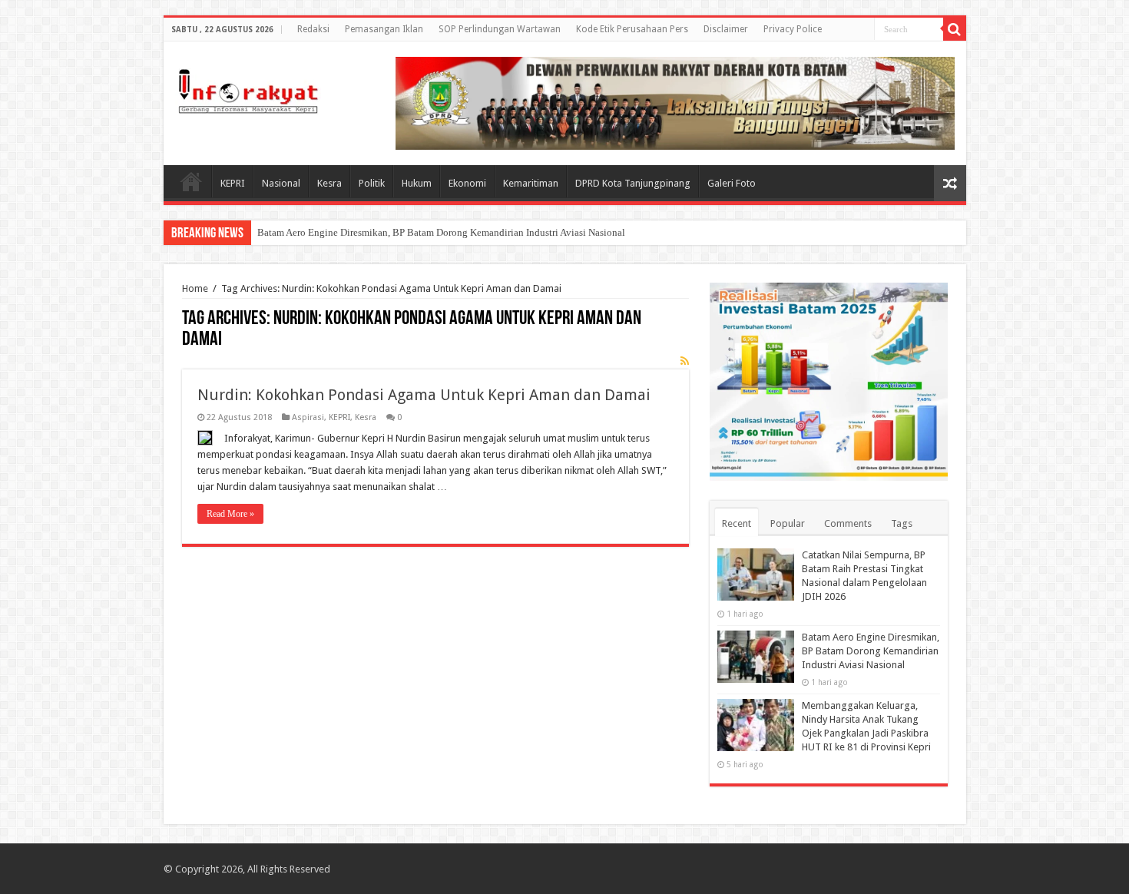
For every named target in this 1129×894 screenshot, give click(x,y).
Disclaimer (726, 29)
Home (191, 181)
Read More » (230, 513)
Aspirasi (308, 417)
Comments (848, 523)
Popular (787, 523)
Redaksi (313, 29)
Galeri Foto (731, 183)
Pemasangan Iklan (384, 29)
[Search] (954, 29)
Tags (901, 523)
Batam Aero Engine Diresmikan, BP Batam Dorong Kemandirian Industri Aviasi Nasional (441, 232)
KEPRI (232, 183)
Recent (736, 523)
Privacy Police (792, 29)
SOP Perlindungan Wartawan (500, 29)
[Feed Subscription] (684, 361)
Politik (372, 183)
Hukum (417, 183)
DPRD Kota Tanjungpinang (632, 183)
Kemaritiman (530, 183)
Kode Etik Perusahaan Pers (632, 29)
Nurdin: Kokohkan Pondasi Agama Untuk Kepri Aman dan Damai (424, 395)
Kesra (329, 183)
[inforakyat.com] (248, 88)
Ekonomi (467, 183)
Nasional (281, 183)
